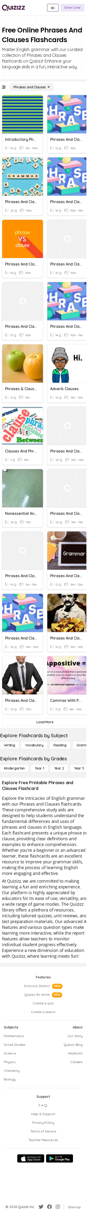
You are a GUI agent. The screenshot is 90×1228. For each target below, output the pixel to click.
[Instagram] (58, 1207)
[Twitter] (41, 1207)
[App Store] (30, 1158)
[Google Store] (59, 1158)
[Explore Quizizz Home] (13, 8)
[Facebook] (49, 1207)
